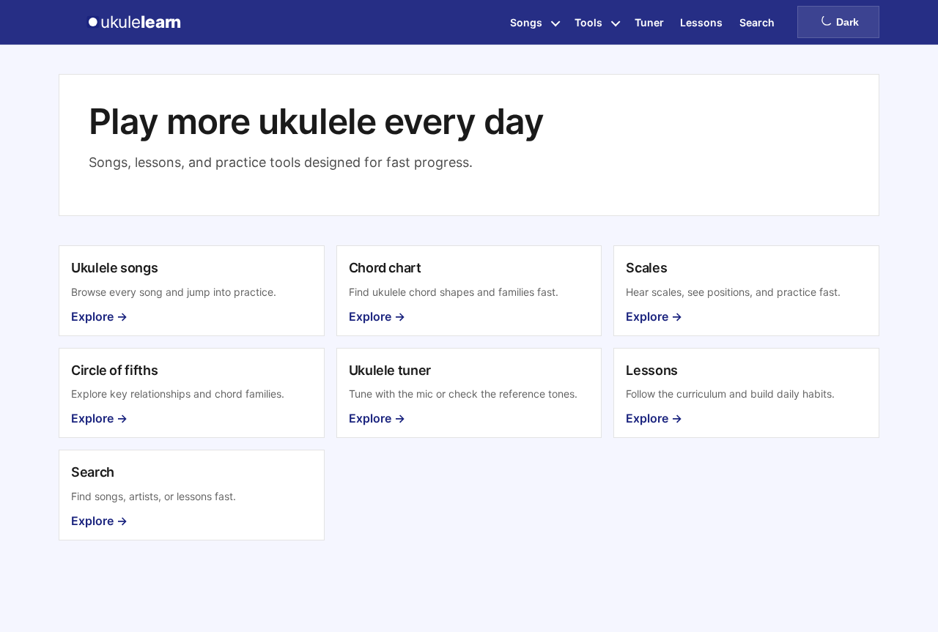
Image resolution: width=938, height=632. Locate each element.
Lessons (701, 22)
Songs (526, 22)
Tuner (649, 22)
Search (757, 22)
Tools (588, 22)
